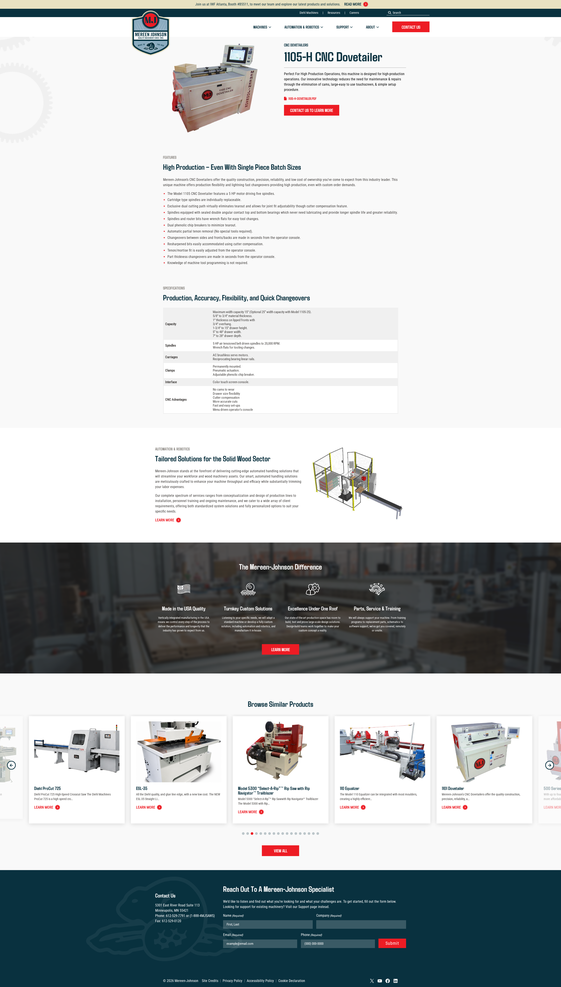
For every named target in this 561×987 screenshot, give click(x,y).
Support (342, 27)
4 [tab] (256, 833)
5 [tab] (260, 833)
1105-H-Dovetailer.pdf (302, 98)
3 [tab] (252, 833)
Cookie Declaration (291, 981)
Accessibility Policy (260, 981)
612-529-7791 (175, 916)
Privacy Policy (232, 981)
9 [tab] (278, 833)
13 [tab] (296, 833)
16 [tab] (309, 833)
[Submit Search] (390, 13)
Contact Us (411, 27)
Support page (307, 907)
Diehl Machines (309, 12)
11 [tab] (287, 833)
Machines (260, 27)
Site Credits (210, 981)
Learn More (164, 520)
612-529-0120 (171, 921)
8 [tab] (274, 833)
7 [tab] (269, 833)
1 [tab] (243, 833)
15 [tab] (304, 833)
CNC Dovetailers (296, 44)
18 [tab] (317, 833)
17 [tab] (313, 833)
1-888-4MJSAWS (202, 916)
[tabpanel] (282, 769)
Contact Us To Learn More (311, 110)
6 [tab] (265, 833)
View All (280, 850)
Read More (352, 4)
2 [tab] (247, 833)
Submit (392, 943)
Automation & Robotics (301, 27)
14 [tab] (300, 833)
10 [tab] (282, 833)
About (370, 27)
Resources (334, 12)
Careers (354, 12)
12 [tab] (291, 833)
